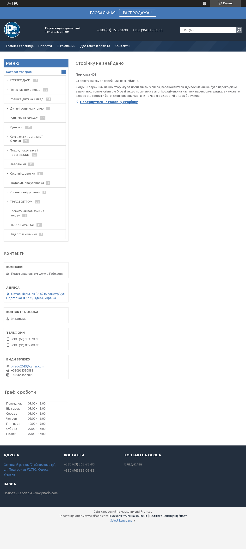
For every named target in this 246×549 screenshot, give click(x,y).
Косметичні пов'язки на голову (27, 213)
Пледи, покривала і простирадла (24, 152)
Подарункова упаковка (27, 182)
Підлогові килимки (23, 234)
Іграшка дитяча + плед (26, 99)
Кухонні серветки (22, 173)
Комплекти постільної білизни (26, 139)
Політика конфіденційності (168, 515)
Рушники (16, 127)
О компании (66, 46)
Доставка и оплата (95, 46)
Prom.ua (146, 511)
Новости (45, 46)
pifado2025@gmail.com (27, 366)
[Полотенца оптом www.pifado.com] (22, 29)
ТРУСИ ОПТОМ (21, 201)
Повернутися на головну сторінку (109, 102)
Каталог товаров (19, 71)
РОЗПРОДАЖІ (20, 80)
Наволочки (18, 164)
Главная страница (20, 46)
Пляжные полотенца (25, 89)
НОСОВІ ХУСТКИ (22, 224)
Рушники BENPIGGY (24, 117)
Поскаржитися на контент (128, 515)
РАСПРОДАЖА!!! (137, 13)
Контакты (122, 46)
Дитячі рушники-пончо (27, 108)
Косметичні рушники (25, 192)
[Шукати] (239, 30)
